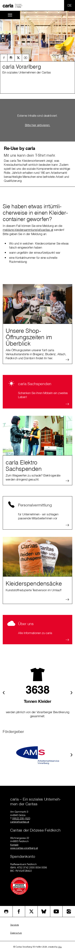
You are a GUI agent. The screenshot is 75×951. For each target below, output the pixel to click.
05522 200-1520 (21, 818)
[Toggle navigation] (10, 15)
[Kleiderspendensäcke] (37, 556)
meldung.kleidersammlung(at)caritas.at (28, 230)
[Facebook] (3, 57)
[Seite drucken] (6, 911)
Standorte (14, 924)
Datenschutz (16, 932)
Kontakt (14, 844)
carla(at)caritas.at (19, 821)
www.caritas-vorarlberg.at (24, 848)
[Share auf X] (31, 911)
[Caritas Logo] (12, 5)
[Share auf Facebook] (19, 911)
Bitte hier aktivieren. (37, 125)
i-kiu (60, 946)
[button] (3, 36)
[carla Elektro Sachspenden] (37, 435)
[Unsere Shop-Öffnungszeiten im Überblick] (37, 304)
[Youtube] (25, 57)
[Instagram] (11, 57)
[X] (18, 57)
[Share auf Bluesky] (44, 911)
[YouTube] (56, 911)
